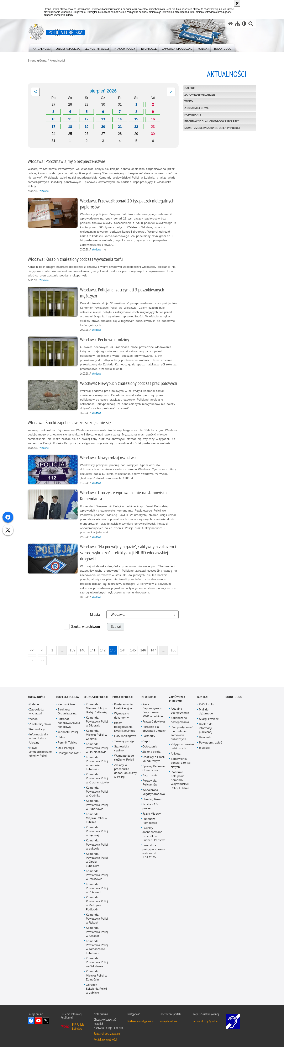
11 (70, 119)
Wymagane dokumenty (121, 715)
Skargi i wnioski (209, 718)
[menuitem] (42, 47)
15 (136, 119)
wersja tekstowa (168, 1021)
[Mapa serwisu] (237, 23)
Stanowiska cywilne (121, 748)
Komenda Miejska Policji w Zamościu (96, 975)
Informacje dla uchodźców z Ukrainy (211, 121)
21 (120, 127)
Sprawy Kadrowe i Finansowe (153, 768)
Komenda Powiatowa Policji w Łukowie (97, 844)
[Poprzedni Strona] (35, 92)
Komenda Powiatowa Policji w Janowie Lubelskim (97, 763)
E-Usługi (204, 747)
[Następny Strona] (171, 92)
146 (142, 649)
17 (53, 127)
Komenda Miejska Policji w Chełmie (96, 734)
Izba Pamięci (66, 747)
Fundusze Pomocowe (149, 820)
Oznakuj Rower (152, 799)
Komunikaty (192, 114)
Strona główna (37, 60)
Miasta (95, 614)
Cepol (146, 741)
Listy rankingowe (125, 736)
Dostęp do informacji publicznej (205, 728)
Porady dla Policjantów (149, 782)
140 (81, 649)
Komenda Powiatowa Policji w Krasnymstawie (97, 778)
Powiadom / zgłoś (210, 742)
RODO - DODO (234, 697)
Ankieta (175, 753)
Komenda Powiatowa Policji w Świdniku (97, 931)
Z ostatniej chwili (196, 108)
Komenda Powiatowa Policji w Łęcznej (97, 831)
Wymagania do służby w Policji (124, 757)
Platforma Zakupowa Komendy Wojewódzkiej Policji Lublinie (180, 780)
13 (103, 119)
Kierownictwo (66, 704)
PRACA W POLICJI (122, 697)
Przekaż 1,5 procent (150, 806)
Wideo (188, 101)
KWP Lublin (206, 704)
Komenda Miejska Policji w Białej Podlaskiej (96, 708)
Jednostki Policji (68, 732)
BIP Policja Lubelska (78, 1026)
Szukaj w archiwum (85, 626)
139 (71, 649)
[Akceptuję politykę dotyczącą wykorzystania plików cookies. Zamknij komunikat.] (237, 3)
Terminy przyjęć (124, 741)
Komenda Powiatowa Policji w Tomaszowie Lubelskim (97, 947)
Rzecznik (205, 737)
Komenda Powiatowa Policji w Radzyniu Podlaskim (97, 903)
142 (102, 649)
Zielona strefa (151, 751)
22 (136, 127)
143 (112, 649)
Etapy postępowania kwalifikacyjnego (124, 726)
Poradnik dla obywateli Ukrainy (153, 728)
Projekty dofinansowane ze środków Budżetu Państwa (153, 834)
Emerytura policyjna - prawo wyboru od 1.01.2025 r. (153, 851)
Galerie (189, 88)
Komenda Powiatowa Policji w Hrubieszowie (97, 747)
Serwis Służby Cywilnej (205, 1021)
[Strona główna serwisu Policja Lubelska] (230, 23)
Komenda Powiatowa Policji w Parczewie (97, 875)
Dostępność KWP (69, 753)
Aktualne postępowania (180, 710)
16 (153, 119)
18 (70, 127)
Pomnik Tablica (67, 742)
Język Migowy (151, 813)
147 (152, 649)
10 (53, 119)
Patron (62, 737)
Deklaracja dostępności (140, 1021)
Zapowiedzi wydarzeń (199, 94)
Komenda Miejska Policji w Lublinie (96, 818)
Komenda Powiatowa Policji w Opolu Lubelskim (97, 859)
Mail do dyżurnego (206, 711)
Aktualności (57, 60)
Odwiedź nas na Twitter (46, 1020)
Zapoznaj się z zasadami (107, 1033)
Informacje (148, 697)
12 (86, 119)
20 (103, 127)
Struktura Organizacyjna (67, 711)
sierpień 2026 (103, 91)
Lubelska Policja (67, 697)
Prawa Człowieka (153, 721)
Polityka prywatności (105, 1039)
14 (120, 119)
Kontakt (203, 697)
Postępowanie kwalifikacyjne (123, 706)
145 (132, 649)
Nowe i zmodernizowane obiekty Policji (212, 128)
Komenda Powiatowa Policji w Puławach (97, 888)
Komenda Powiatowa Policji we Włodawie (97, 962)
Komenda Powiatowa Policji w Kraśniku (97, 791)
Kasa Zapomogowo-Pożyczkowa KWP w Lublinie (152, 710)
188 (172, 649)
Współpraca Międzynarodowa (153, 791)
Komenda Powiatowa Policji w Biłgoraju (97, 721)
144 (122, 649)
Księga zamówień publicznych (182, 746)
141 (92, 649)
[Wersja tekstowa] (244, 23)
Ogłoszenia (149, 746)
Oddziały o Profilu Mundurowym (153, 758)
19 (86, 127)
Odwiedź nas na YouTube (38, 1020)
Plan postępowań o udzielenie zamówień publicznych (182, 733)
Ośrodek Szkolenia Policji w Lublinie (96, 988)
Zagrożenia (149, 775)
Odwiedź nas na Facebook (31, 1020)
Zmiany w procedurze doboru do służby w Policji (125, 771)
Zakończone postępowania (180, 720)
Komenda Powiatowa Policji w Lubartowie (97, 804)
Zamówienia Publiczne (177, 699)
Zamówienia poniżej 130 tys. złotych (181, 762)
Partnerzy (148, 736)
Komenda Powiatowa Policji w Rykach (97, 918)
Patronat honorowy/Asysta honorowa (69, 722)
